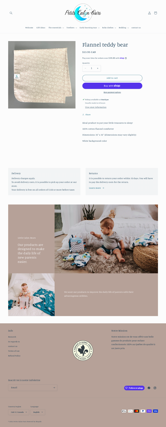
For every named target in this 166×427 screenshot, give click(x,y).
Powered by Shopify (34, 421)
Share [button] (88, 114)
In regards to (14, 341)
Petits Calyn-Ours (20, 421)
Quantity (86, 63)
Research (12, 337)
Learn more (95, 188)
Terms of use (14, 351)
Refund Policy (14, 356)
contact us (12, 346)
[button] (11, 13)
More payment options (112, 92)
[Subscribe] (54, 387)
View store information (95, 107)
